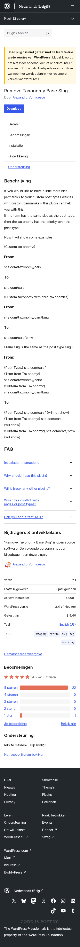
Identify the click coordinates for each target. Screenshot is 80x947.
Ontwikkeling (18, 156)
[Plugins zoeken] (47, 33)
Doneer (49, 830)
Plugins (47, 794)
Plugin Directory (15, 18)
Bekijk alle (68, 724)
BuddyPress (15, 872)
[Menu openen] (73, 6)
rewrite (54, 633)
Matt (10, 858)
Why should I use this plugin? (25, 476)
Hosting (10, 794)
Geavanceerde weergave (23, 654)
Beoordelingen (19, 135)
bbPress (12, 865)
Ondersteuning (19, 167)
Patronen (49, 802)
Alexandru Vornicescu (29, 97)
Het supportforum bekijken (24, 754)
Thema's (48, 787)
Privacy (9, 802)
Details (13, 124)
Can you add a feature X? (23, 517)
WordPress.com (18, 850)
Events (47, 822)
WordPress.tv (16, 837)
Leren (8, 815)
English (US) (67, 624)
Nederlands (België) (28, 891)
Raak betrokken (54, 815)
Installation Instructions (21, 463)
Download (14, 108)
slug (64, 633)
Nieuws (9, 787)
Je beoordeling (15, 724)
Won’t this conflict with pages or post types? (21, 502)
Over (7, 780)
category (41, 633)
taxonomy (68, 642)
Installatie (15, 145)
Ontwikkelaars (14, 830)
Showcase (50, 780)
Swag (48, 837)
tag (72, 633)
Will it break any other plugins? (27, 489)
